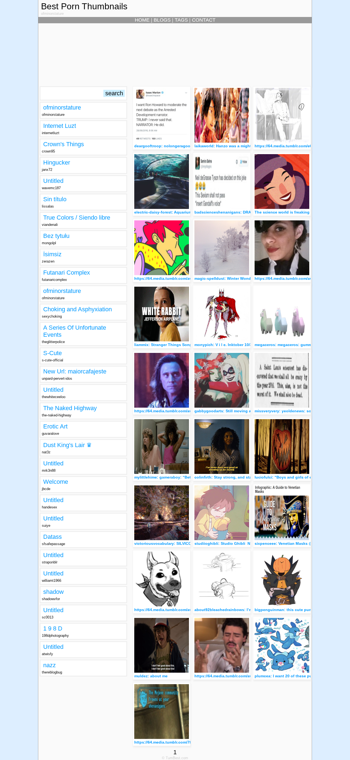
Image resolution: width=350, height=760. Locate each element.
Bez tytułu (56, 235)
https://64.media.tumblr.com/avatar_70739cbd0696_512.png (249, 676)
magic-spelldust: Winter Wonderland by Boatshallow (243, 278)
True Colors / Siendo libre (76, 217)
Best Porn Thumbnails (84, 6)
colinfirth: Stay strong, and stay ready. (230, 477)
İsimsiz (52, 254)
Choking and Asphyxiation (77, 309)
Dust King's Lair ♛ (67, 445)
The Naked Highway (70, 408)
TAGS (181, 20)
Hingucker (56, 162)
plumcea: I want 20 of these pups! (286, 676)
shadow (53, 591)
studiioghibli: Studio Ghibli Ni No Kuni (230, 543)
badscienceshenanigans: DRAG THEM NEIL (235, 212)
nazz (49, 665)
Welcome (55, 481)
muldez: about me (151, 676)
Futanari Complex (66, 272)
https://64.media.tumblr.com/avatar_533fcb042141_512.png (189, 610)
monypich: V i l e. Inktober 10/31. (224, 344)
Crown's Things (63, 144)
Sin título (54, 199)
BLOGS (162, 20)
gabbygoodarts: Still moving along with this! (236, 411)
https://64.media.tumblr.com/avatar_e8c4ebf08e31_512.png (189, 278)
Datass (52, 536)
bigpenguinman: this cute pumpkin (287, 610)
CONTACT (203, 20)
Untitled (53, 180)
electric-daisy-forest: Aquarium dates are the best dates (186, 212)
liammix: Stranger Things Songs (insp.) (170, 344)
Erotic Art (55, 426)
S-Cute (52, 353)
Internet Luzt (59, 125)
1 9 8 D (52, 628)
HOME (142, 20)
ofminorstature (62, 107)
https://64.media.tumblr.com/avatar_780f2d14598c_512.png (189, 411)
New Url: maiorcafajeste (74, 371)
